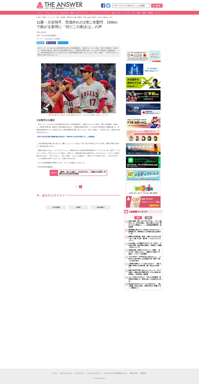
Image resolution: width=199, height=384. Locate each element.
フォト (157, 13)
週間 (138, 217)
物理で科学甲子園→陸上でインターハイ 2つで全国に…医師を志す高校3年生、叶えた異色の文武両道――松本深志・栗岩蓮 (145, 272)
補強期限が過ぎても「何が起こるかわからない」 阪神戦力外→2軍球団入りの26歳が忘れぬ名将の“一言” (145, 231)
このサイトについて (66, 373)
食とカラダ (116, 13)
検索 (157, 6)
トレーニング (96, 13)
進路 (144, 13)
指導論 (150, 13)
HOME (39, 17)
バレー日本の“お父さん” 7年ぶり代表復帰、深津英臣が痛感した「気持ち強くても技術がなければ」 (145, 279)
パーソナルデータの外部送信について (115, 373)
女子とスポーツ (82, 13)
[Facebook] (103, 6)
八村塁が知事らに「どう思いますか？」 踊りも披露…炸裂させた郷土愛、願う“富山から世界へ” (145, 265)
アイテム (106, 13)
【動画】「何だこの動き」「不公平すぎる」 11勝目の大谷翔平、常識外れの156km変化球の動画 (82, 173)
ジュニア (126, 13)
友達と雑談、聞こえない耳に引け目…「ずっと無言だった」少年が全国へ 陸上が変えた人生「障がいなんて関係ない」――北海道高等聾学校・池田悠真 (145, 224)
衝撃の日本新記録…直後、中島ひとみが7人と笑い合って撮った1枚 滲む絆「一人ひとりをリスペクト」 (145, 238)
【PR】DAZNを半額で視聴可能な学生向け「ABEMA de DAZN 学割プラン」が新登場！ (66, 137)
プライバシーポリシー (94, 373)
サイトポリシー (79, 373)
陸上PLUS (65, 13)
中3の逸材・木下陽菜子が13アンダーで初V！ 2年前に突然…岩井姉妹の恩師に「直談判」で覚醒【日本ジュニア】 (145, 245)
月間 (148, 217)
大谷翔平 (57, 39)
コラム (47, 13)
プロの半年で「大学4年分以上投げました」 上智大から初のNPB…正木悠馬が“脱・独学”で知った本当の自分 (145, 259)
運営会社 (143, 373)
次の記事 (56, 207)
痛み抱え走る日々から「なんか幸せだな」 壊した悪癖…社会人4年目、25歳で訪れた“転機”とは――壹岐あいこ (145, 286)
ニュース (55, 13)
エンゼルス (49, 39)
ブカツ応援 (136, 13)
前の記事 (100, 207)
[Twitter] (108, 6)
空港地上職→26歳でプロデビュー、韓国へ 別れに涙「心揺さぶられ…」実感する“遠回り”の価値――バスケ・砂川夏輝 (144, 252)
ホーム (39, 13)
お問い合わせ (134, 373)
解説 (72, 13)
